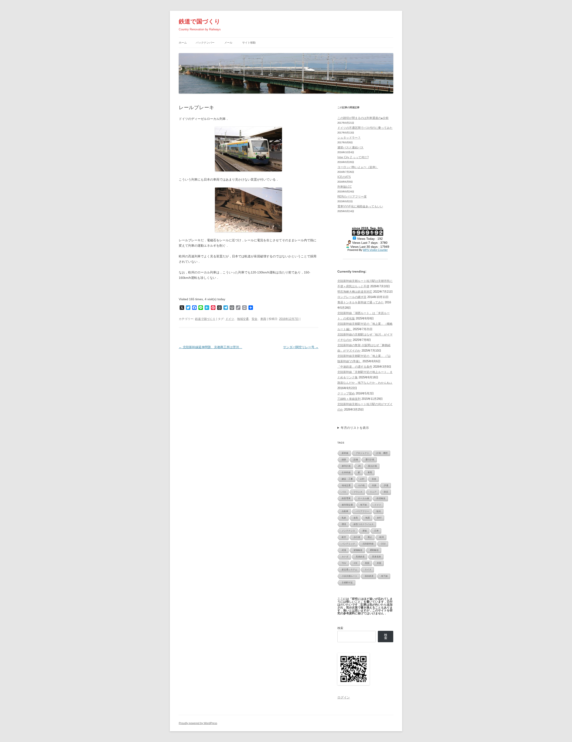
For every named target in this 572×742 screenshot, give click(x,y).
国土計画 (372, 466)
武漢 (344, 550)
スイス (368, 569)
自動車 (345, 511)
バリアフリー (362, 511)
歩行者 (356, 537)
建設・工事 (347, 479)
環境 (344, 524)
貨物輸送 (357, 550)
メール (228, 42)
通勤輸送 (374, 550)
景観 (364, 530)
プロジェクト (362, 453)
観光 (378, 511)
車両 (263, 319)
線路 (344, 459)
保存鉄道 (369, 576)
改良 (355, 518)
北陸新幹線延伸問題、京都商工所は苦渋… (210, 347)
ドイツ (229, 319)
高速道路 (376, 556)
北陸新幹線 (368, 543)
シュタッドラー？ (349, 137)
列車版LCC (344, 186)
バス (344, 492)
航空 (344, 537)
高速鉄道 (360, 556)
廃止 (370, 537)
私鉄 (344, 518)
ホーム (183, 42)
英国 (367, 563)
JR (359, 466)
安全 (254, 319)
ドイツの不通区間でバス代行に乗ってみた (365, 127)
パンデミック (348, 543)
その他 (361, 485)
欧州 (381, 537)
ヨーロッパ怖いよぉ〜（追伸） (357, 167)
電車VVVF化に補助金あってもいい (360, 206)
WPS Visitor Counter (375, 249)
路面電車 (346, 498)
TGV (344, 563)
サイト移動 (249, 42)
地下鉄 (363, 505)
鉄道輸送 (380, 498)
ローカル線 (363, 498)
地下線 (384, 576)
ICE (356, 563)
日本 (376, 530)
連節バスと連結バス (350, 147)
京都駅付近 (347, 582)
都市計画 (346, 466)
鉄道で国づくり (199, 21)
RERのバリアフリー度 (352, 196)
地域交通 (243, 319)
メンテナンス (348, 530)
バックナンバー (205, 42)
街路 (374, 485)
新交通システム (349, 569)
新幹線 (345, 453)
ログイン (343, 697)
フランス (357, 492)
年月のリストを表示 (355, 427)
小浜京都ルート (349, 576)
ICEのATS (344, 177)
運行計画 (369, 459)
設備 (355, 459)
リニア (373, 492)
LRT (362, 479)
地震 (367, 518)
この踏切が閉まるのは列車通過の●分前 (363, 118)
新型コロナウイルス (363, 524)
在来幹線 (346, 472)
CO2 (383, 543)
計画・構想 (382, 453)
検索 (340, 628)
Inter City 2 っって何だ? (353, 157)
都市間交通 (347, 505)
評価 (386, 485)
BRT (379, 518)
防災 (386, 492)
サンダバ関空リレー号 (300, 347)
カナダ (345, 556)
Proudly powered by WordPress (198, 723)
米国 (379, 563)
